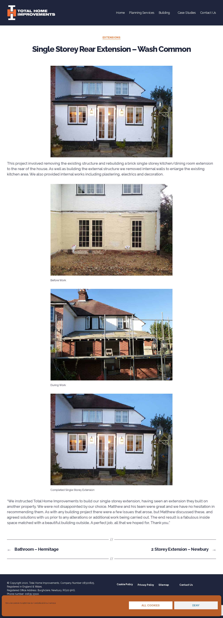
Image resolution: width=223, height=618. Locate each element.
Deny (196, 605)
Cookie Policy (125, 584)
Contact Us (208, 12)
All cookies (151, 605)
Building (164, 12)
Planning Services (141, 12)
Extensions (112, 37)
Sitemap (164, 584)
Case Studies (187, 12)
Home (120, 12)
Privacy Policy (146, 584)
